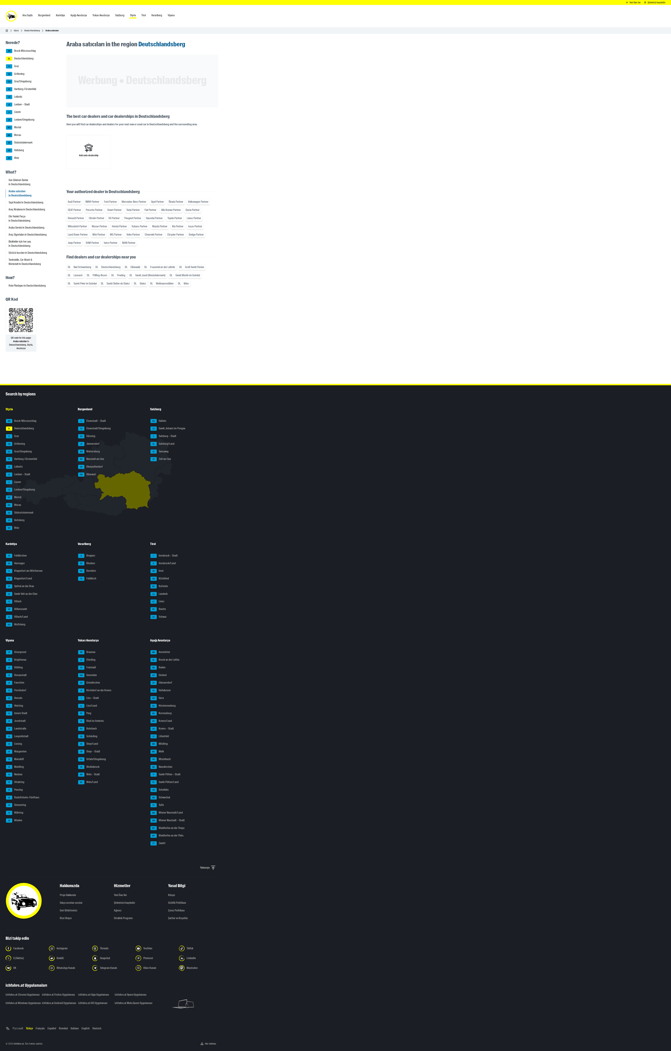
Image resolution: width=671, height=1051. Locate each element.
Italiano (75, 1028)
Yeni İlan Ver (120, 895)
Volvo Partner (133, 234)
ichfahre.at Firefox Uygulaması (58, 994)
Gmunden (88, 675)
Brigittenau (17, 660)
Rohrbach (88, 728)
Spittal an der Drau (21, 586)
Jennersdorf (89, 444)
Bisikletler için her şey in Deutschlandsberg (20, 244)
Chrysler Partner (175, 234)
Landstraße (17, 728)
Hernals (15, 698)
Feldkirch (88, 578)
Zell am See (162, 459)
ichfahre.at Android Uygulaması (58, 1003)
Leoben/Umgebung (21, 119)
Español (52, 1028)
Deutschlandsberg (32, 30)
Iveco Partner (110, 243)
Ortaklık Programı (123, 918)
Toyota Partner (174, 218)
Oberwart (88, 474)
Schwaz (160, 617)
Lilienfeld (161, 736)
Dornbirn (88, 571)
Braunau (88, 652)
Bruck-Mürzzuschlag (22, 51)
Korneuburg (162, 713)
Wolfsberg (16, 624)
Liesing (15, 744)
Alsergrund (17, 652)
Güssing (87, 436)
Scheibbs (161, 790)
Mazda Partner (159, 226)
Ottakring (16, 782)
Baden (158, 667)
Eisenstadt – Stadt (93, 421)
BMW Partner (92, 202)
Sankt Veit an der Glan (22, 594)
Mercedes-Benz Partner (134, 202)
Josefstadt (17, 721)
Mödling (160, 744)
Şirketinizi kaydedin (124, 903)
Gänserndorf (162, 683)
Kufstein (160, 586)
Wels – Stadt (90, 774)
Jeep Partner (74, 243)
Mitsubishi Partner (77, 226)
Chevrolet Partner (154, 234)
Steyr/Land (89, 744)
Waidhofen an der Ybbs (167, 835)
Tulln (158, 805)
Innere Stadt (17, 713)
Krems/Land (162, 721)
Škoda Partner (176, 202)
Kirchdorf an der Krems (96, 690)
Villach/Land (18, 617)
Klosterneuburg (164, 705)
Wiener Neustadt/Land (167, 812)
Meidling (16, 767)
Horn (158, 698)
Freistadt (88, 667)
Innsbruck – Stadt (165, 555)
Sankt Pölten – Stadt (167, 774)
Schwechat (161, 797)
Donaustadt (17, 675)
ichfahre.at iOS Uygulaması (92, 1003)
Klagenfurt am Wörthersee (25, 571)
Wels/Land (89, 782)
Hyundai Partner (154, 218)
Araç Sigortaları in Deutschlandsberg (28, 234)
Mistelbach (162, 759)
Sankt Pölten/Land (166, 782)
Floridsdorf (17, 690)
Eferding (88, 660)
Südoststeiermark (20, 143)
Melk (158, 751)
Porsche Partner (94, 210)
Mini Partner (98, 234)
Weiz (13, 158)
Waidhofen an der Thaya (168, 828)
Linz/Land (88, 705)
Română (63, 1028)
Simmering (17, 805)
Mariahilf (16, 759)
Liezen (14, 112)
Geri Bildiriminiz (68, 910)
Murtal (14, 127)
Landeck (160, 594)
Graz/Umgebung (19, 81)
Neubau (15, 774)
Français (40, 1028)
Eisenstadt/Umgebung (95, 428)
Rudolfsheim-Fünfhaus (23, 797)
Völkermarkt (17, 609)
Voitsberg (16, 150)
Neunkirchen (162, 767)
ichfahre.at (19, 1043)
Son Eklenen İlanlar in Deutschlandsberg (19, 182)
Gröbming (16, 74)
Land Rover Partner (78, 234)
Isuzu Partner (195, 226)
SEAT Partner (74, 210)
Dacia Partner (193, 210)
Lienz (158, 601)
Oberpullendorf (91, 466)
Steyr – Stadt (90, 751)
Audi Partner (74, 202)
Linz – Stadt (90, 698)
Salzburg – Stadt (164, 436)
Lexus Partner (194, 218)
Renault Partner (76, 218)
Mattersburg (90, 451)
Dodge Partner (196, 234)
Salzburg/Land (163, 444)
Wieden (15, 820)
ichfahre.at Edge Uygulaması (93, 994)
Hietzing (15, 705)
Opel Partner (157, 202)
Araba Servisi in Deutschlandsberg (26, 227)
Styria (16, 30)
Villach (15, 601)
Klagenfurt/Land (20, 578)
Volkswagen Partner (198, 202)
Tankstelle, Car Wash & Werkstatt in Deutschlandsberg (25, 262)
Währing (15, 812)
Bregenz (88, 555)
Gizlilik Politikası (177, 903)
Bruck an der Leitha (166, 660)
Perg (85, 713)
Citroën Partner (96, 218)
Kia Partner (177, 226)
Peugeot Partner (132, 218)
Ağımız (117, 910)
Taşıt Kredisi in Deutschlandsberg (26, 202)
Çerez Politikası (176, 910)
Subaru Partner (139, 226)
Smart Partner (114, 210)
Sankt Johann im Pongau (168, 428)
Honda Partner (119, 226)
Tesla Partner (133, 210)
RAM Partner (92, 243)
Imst (158, 571)
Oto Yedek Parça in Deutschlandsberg (19, 218)
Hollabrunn (162, 690)
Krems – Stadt (163, 728)
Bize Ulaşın (66, 918)
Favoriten (16, 683)
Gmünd (159, 675)
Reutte (159, 609)
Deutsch (96, 1028)
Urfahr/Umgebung (93, 759)
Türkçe (29, 1028)
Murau (14, 135)
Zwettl (159, 843)
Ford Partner (110, 202)
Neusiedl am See (92, 459)
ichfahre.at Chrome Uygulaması (22, 994)
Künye (171, 895)
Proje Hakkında (68, 895)
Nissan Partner (99, 226)
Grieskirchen (90, 683)
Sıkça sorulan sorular (71, 903)
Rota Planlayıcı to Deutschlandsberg (27, 285)
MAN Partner (128, 243)
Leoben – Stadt (19, 104)
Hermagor (16, 563)
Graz (14, 66)
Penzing (15, 790)
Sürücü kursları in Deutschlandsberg (28, 253)
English (86, 1028)
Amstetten (161, 652)
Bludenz (87, 563)
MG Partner (116, 234)
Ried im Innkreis (92, 721)
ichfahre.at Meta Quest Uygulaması (131, 1003)
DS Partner (114, 218)
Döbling (15, 667)
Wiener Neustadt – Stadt (168, 820)
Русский (18, 1028)
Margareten (17, 751)
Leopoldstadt (18, 736)
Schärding (89, 736)
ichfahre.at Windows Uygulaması (22, 1003)
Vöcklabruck (89, 767)
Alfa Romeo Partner (171, 210)
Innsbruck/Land (164, 563)
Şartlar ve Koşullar (178, 918)
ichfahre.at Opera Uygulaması (130, 994)
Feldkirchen (17, 555)
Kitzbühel (161, 578)
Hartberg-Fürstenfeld (22, 89)
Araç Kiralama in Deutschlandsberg (27, 209)
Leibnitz (15, 97)
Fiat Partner (150, 210)
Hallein (159, 421)
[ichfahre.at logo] (11, 16)
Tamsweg (160, 451)
